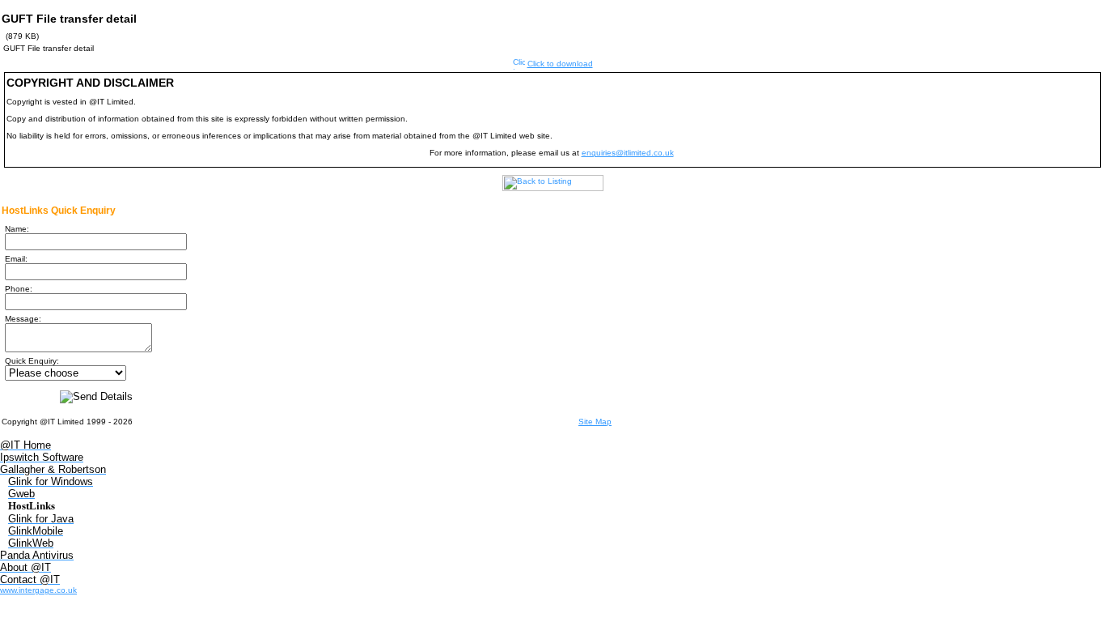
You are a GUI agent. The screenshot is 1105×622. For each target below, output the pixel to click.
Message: (23, 318)
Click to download (560, 63)
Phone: (18, 288)
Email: (16, 258)
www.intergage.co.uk (38, 590)
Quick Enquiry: (32, 360)
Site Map (595, 421)
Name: (17, 228)
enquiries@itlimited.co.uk (628, 152)
